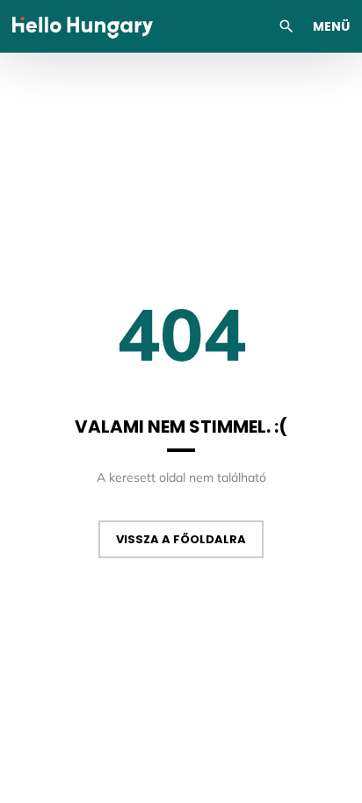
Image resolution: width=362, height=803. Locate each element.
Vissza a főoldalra (181, 539)
